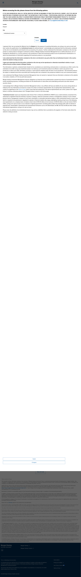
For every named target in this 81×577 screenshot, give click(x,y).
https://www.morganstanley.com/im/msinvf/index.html (14, 488)
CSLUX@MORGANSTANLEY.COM (59, 20)
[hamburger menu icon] (3, 2)
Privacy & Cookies (58, 562)
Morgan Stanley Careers (26, 548)
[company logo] (37, 2)
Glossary (10, 502)
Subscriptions (57, 559)
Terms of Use (22, 89)
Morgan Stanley (24, 545)
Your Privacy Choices (58, 565)
